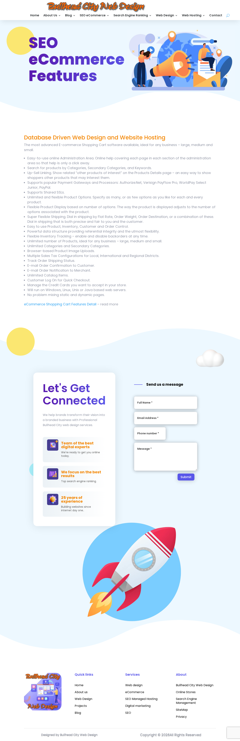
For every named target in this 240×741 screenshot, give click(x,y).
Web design (133, 685)
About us (81, 692)
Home (34, 15)
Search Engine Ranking (130, 15)
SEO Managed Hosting (141, 699)
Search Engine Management (186, 701)
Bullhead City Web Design (194, 685)
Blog (68, 15)
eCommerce (134, 692)
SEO (128, 713)
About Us (50, 15)
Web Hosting (191, 15)
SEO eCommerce (93, 15)
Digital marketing (138, 706)
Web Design (165, 15)
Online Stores (186, 692)
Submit (186, 477)
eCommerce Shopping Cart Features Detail (60, 304)
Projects (81, 706)
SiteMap (182, 710)
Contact (215, 15)
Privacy (181, 717)
